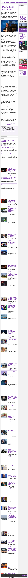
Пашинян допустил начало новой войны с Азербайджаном (12, 499)
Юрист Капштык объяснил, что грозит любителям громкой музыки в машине (12, 441)
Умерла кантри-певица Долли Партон (7, 147)
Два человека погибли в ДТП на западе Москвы (7, 128)
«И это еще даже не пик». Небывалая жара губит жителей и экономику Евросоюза (23, 36)
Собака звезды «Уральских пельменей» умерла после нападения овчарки (12, 349)
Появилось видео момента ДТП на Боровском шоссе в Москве (8, 154)
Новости (10, 2)
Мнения (17, 2)
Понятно (24, 575)
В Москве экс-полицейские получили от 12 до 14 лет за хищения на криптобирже (12, 298)
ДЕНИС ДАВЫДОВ (21, 21)
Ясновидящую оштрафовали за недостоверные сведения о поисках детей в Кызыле (12, 282)
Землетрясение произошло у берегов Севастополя (7, 141)
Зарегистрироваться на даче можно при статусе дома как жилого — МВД (12, 483)
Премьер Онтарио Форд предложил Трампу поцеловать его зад (9, 127)
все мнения (25, 21)
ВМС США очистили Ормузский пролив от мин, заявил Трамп (12, 533)
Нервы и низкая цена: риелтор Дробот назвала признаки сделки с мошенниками (12, 415)
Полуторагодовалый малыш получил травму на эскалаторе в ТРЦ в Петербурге (12, 210)
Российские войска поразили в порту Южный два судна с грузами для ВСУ (12, 517)
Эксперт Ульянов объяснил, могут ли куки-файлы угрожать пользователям (12, 432)
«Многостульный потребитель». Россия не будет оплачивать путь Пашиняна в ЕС (22, 54)
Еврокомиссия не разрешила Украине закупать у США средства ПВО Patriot (12, 451)
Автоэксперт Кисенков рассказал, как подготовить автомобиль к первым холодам (12, 398)
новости (3, 138)
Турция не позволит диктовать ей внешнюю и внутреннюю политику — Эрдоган (12, 200)
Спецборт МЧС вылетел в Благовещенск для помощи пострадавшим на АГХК (12, 467)
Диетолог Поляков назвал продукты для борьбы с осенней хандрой (12, 407)
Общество (20, 65)
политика (21, 33)
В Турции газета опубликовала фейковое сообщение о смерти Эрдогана (12, 169)
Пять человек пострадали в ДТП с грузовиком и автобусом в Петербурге (12, 243)
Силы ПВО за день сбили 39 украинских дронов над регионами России (12, 274)
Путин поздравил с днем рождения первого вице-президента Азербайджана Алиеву (12, 219)
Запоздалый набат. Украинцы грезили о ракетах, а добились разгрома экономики (23, 73)
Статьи (14, 2)
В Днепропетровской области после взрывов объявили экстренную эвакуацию (8, 178)
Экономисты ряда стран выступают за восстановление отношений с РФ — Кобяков (12, 373)
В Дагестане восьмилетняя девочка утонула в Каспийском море (12, 541)
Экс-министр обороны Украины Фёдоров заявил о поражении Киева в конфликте (12, 307)
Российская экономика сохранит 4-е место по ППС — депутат (12, 382)
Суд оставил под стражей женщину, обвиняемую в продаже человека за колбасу (12, 507)
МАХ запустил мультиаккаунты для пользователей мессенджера (11, 332)
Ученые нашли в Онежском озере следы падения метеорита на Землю (12, 316)
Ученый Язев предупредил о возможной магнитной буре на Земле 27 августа (12, 565)
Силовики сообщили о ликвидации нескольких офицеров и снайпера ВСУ (9, 185)
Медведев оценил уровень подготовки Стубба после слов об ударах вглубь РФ (12, 475)
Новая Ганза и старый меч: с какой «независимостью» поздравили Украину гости (23, 18)
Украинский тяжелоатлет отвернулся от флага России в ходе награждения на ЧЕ (12, 340)
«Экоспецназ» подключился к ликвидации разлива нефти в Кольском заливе (12, 549)
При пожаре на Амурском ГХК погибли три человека (12, 266)
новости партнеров (4, 136)
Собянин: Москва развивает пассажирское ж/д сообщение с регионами (12, 364)
